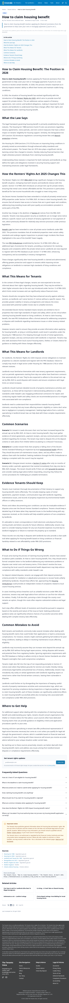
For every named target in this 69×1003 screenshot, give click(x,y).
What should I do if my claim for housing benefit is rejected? (22, 798)
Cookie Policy (57, 971)
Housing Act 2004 (9, 856)
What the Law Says (9, 42)
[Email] (6, 977)
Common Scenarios (9, 53)
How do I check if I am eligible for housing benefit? (19, 777)
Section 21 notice (39, 463)
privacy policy (51, 765)
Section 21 (36, 213)
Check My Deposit (41, 971)
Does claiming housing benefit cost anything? (17, 793)
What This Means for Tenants (12, 47)
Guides (38, 966)
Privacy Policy (57, 968)
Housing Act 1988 (9, 854)
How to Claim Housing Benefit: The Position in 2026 (19, 40)
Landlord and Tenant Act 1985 (13, 858)
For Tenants (17, 3)
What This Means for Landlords (13, 50)
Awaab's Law (7, 229)
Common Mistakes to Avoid (12, 60)
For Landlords (29, 3)
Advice (40, 3)
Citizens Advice (16, 832)
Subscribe (61, 762)
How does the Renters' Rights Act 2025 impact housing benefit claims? (26, 808)
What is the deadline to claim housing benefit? (18, 783)
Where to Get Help (9, 63)
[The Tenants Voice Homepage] (7, 3)
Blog (20, 973)
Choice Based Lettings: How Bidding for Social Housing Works (51, 897)
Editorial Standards (58, 976)
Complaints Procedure (59, 978)
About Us (55, 983)
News (46, 3)
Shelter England (9, 865)
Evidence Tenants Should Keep (13, 55)
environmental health (48, 450)
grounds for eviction (56, 469)
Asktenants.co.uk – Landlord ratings (15, 896)
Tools (51, 3)
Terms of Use (57, 973)
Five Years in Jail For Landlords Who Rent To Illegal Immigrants (17, 889)
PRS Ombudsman (15, 243)
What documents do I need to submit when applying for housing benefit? (27, 788)
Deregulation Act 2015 (10, 860)
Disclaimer (56, 966)
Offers (21, 971)
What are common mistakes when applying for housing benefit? (24, 803)
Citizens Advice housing (11, 867)
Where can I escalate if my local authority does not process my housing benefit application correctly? (33, 814)
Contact (21, 978)
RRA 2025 (28, 180)
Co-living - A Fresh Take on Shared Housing (50, 888)
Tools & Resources (24, 968)
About (57, 3)
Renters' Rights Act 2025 (26, 98)
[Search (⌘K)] (66, 3)
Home (4, 9)
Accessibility (56, 981)
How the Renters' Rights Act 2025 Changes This (18, 45)
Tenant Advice (11, 9)
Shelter (9, 832)
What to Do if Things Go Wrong (13, 58)
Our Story (22, 976)
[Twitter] (3, 977)
